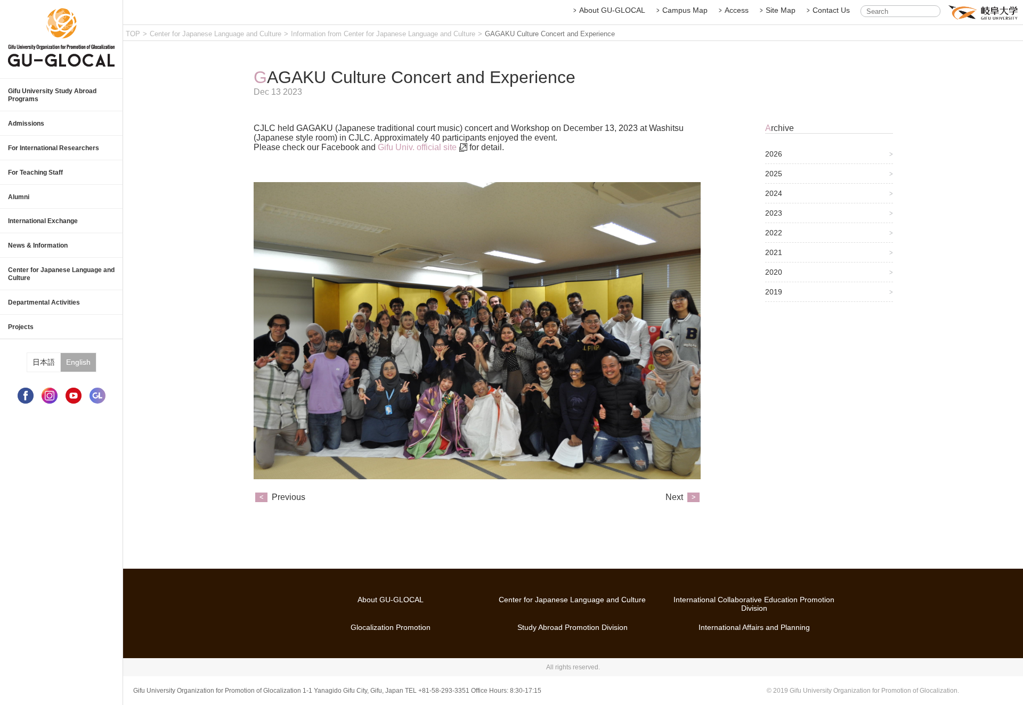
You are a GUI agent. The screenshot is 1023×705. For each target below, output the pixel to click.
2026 (773, 154)
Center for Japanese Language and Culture (215, 34)
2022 (773, 232)
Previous (288, 497)
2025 (773, 173)
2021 (773, 252)
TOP (133, 34)
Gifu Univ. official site (417, 147)
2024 (773, 193)
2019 (773, 292)
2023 (773, 213)
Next (674, 497)
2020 (773, 272)
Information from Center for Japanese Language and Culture (383, 34)
